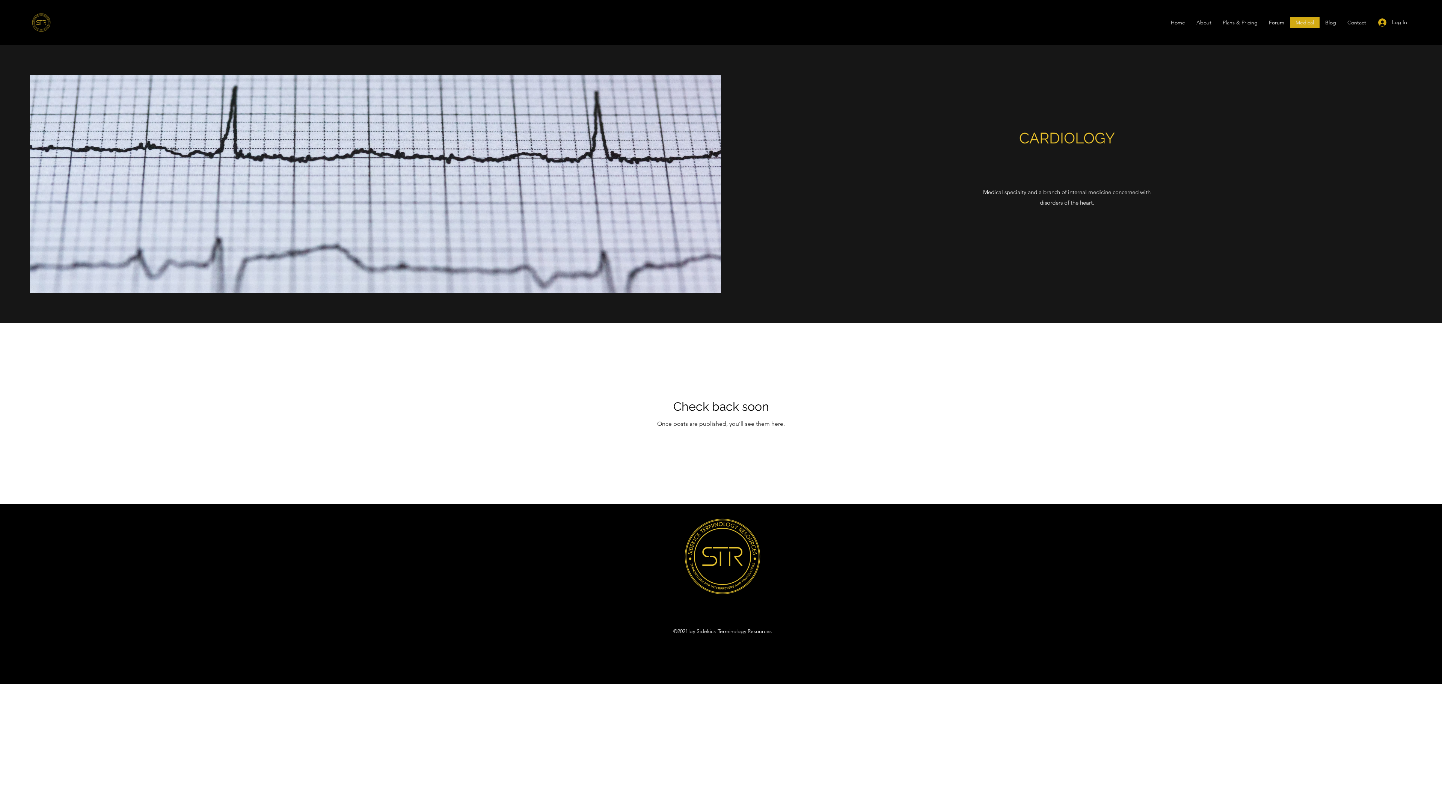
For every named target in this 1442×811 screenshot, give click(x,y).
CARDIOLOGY (1067, 138)
